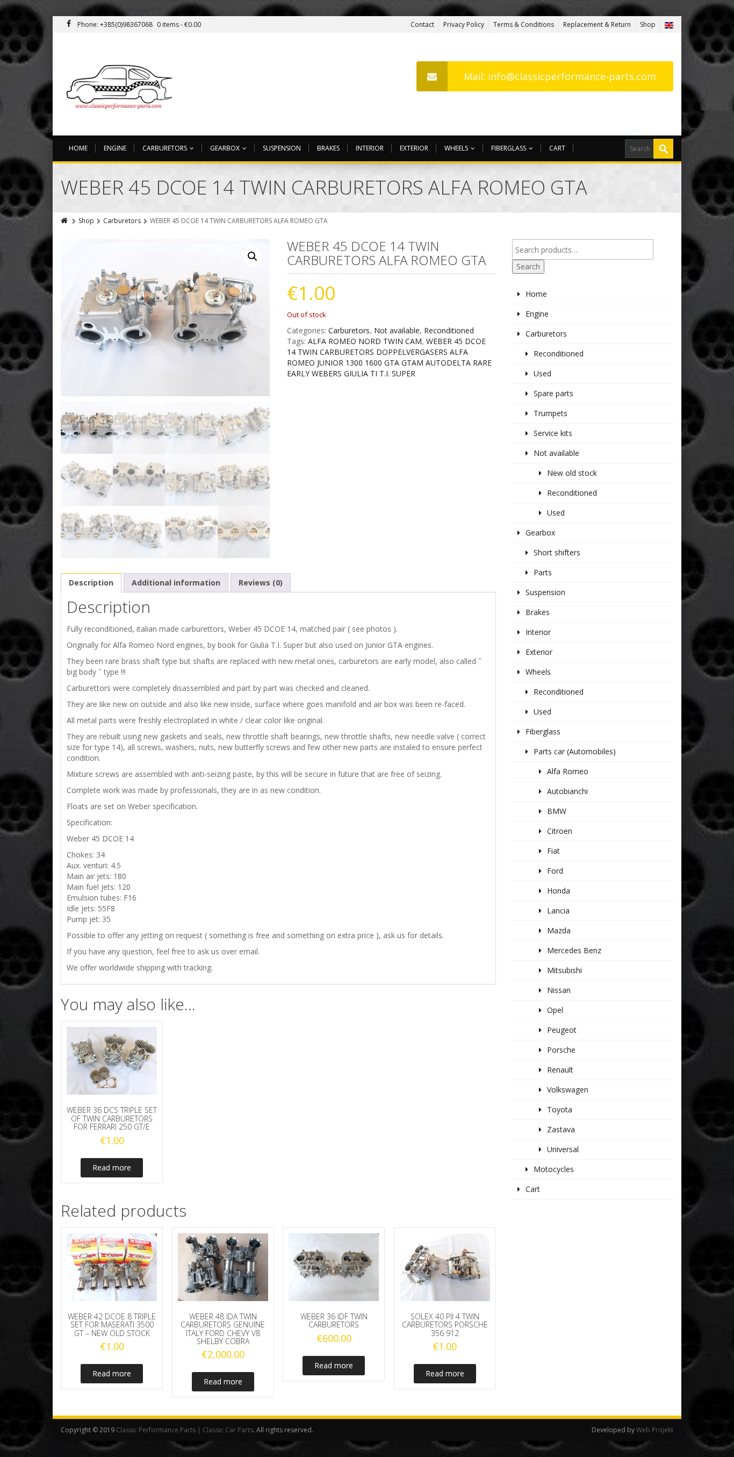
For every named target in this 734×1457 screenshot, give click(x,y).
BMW (556, 811)
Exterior (414, 148)
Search (528, 266)
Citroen (559, 831)
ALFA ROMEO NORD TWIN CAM (365, 341)
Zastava (561, 1129)
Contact (422, 24)
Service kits (553, 433)
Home (78, 148)
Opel (555, 1010)
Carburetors (164, 148)
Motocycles (554, 1169)
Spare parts (553, 393)
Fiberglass (508, 148)
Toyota (559, 1109)
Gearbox (225, 148)
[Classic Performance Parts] (122, 84)
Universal (563, 1149)
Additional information (176, 582)
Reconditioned (449, 330)
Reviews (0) (261, 582)
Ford (555, 871)
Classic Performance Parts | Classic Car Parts (184, 1429)
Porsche (561, 1050)
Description (91, 582)
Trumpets (550, 413)
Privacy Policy (463, 24)
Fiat (553, 851)
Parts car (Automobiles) (575, 751)
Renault (560, 1070)
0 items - (179, 24)
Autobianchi (567, 791)
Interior (370, 148)
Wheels (456, 148)
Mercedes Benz (574, 950)
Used (542, 373)
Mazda (559, 930)
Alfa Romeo (567, 771)
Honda (558, 890)
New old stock (572, 473)
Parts (543, 572)
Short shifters (557, 552)
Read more (111, 1167)
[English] (669, 24)
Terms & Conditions (523, 24)
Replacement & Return (597, 24)
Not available (397, 330)
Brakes (328, 148)
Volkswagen (567, 1089)
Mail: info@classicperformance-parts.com (560, 76)
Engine (115, 148)
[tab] (91, 582)
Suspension (282, 148)
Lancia (558, 910)
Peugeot (562, 1030)
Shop (648, 24)
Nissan (559, 990)
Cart (557, 148)
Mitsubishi (564, 970)
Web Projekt (654, 1429)
